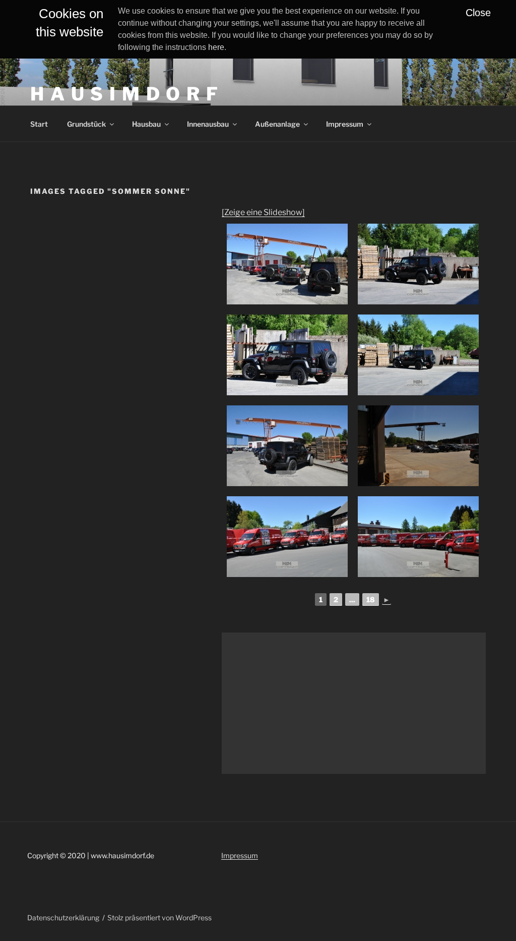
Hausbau (146, 124)
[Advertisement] (354, 703)
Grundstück (86, 124)
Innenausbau (208, 124)
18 (370, 599)
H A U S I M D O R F (124, 94)
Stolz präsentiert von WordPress (159, 917)
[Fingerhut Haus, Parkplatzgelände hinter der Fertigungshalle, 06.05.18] (287, 264)
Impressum (344, 124)
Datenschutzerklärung (63, 917)
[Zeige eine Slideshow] (263, 212)
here (216, 47)
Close (478, 12)
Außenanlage (277, 124)
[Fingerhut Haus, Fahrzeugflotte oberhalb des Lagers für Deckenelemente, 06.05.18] (287, 536)
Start (39, 124)
